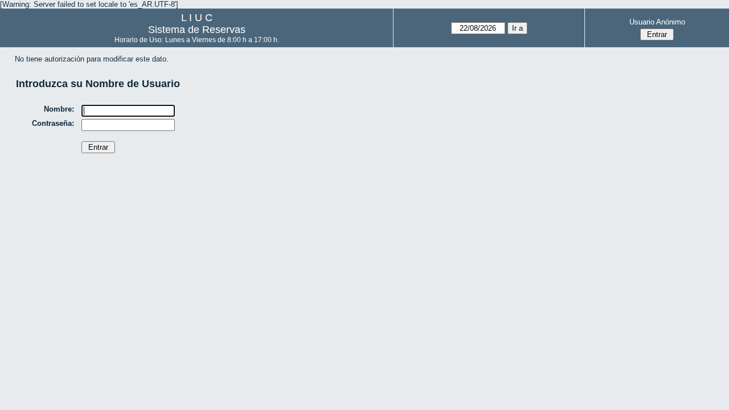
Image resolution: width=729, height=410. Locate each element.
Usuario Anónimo (657, 22)
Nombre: (59, 109)
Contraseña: (53, 123)
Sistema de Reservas (196, 29)
